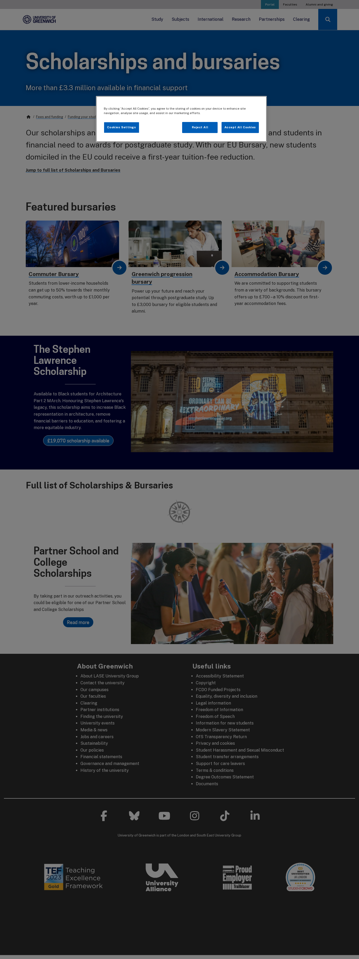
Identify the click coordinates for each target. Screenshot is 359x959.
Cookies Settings (121, 127)
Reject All (200, 127)
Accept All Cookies (240, 127)
